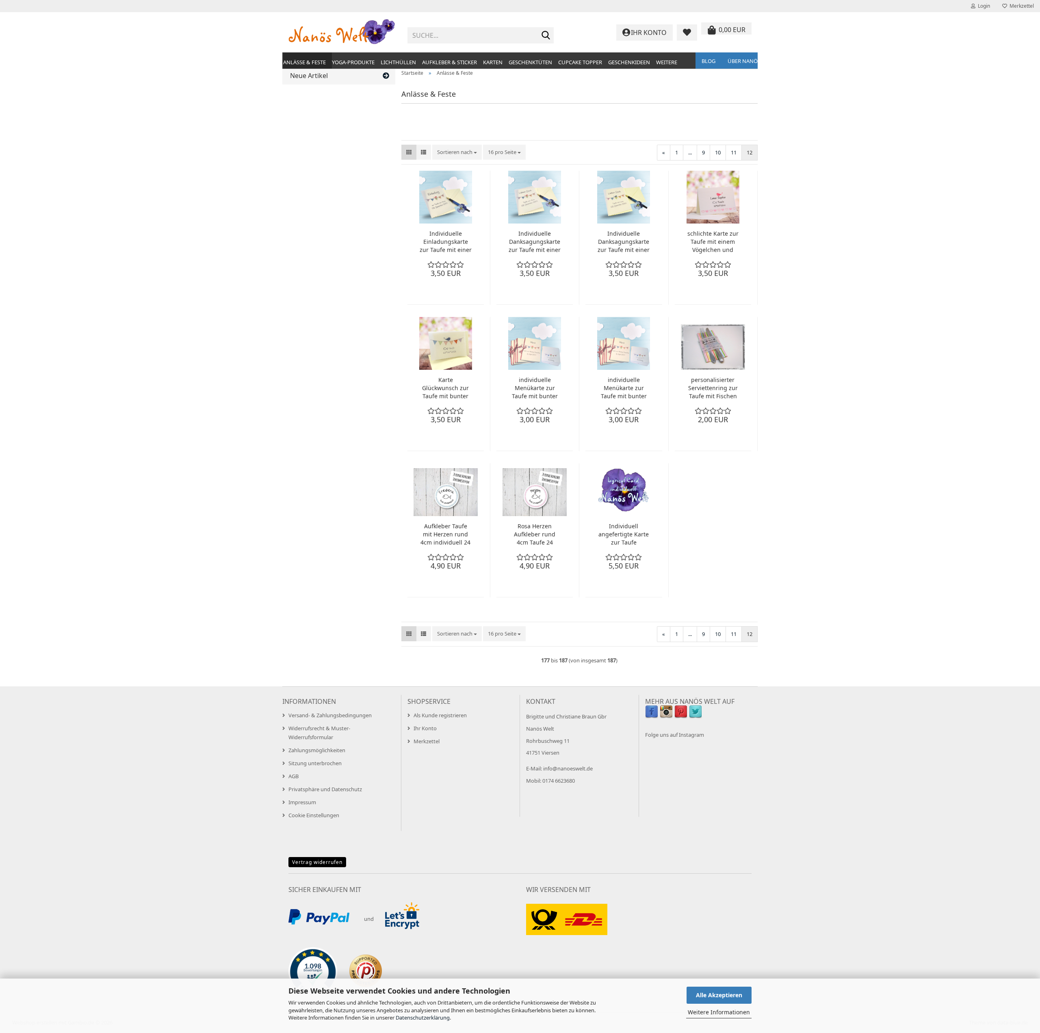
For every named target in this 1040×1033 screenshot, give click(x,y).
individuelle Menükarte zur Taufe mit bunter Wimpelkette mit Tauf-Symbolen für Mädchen (534, 388)
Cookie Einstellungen (313, 815)
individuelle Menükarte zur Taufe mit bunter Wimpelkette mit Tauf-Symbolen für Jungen (623, 388)
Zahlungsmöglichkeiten (316, 750)
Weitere (666, 62)
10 (718, 152)
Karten (493, 62)
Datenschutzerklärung (423, 1017)
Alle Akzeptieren (719, 995)
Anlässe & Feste (304, 62)
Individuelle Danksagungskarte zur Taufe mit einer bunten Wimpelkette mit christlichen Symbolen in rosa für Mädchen (535, 242)
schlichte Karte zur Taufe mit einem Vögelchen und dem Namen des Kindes (713, 242)
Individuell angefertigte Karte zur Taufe (623, 534)
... (690, 152)
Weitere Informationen (719, 1012)
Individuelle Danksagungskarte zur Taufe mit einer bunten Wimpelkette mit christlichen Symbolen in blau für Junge (624, 242)
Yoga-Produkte (353, 62)
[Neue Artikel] (386, 75)
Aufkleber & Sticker (449, 62)
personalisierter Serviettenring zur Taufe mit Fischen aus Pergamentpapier (713, 388)
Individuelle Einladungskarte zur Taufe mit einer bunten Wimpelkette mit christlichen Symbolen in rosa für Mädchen (446, 242)
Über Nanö (743, 61)
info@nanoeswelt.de (568, 768)
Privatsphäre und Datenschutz (325, 789)
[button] (408, 152)
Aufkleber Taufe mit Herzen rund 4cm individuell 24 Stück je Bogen (445, 534)
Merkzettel (1020, 5)
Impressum (302, 802)
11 (734, 152)
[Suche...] (546, 36)
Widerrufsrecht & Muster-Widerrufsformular (319, 733)
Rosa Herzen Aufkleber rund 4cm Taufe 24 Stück (534, 534)
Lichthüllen (398, 62)
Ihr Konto (425, 728)
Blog (708, 61)
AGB (293, 776)
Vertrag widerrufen (317, 862)
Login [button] (982, 5)
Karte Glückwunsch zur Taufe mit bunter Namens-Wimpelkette (445, 388)
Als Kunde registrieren (440, 715)
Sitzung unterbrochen (315, 763)
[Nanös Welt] (341, 32)
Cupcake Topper (580, 62)
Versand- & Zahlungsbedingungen (330, 715)
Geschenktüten (530, 62)
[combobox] (457, 152)
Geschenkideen (629, 62)
